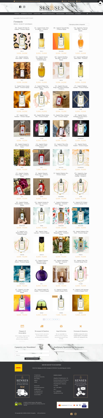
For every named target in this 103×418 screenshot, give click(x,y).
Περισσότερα (22, 341)
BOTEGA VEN (22, 225)
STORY (35, 382)
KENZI (22, 167)
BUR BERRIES (61, 196)
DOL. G (22, 51)
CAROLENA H (22, 283)
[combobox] (71, 351)
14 (55, 319)
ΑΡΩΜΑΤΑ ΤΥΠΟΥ (26, 13)
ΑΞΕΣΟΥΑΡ (37, 13)
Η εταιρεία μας (37, 375)
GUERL (80, 109)
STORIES (78, 13)
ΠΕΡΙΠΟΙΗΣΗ (60, 13)
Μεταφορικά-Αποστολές (39, 376)
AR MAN (22, 109)
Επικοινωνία (37, 385)
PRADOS (22, 138)
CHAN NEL (22, 254)
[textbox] (71, 351)
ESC (61, 254)
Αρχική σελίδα (16, 18)
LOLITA (22, 313)
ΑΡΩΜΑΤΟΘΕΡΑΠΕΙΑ (48, 13)
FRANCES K (61, 109)
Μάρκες (35, 380)
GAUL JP (41, 313)
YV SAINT (41, 80)
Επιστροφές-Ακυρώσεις (39, 387)
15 (57, 319)
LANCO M (42, 254)
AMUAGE (81, 313)
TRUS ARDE (61, 51)
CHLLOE (80, 51)
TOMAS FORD (61, 283)
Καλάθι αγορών (37, 389)
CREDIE (41, 225)
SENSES (17, 13)
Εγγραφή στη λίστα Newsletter (32, 358)
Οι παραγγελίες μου (38, 391)
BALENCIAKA (61, 225)
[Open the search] (87, 13)
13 (53, 319)
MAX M (61, 80)
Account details (37, 394)
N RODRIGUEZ (81, 138)
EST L (22, 80)
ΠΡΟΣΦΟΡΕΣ (70, 13)
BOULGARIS (80, 225)
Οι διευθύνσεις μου (38, 392)
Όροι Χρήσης (37, 378)
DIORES (61, 138)
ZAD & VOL (61, 167)
